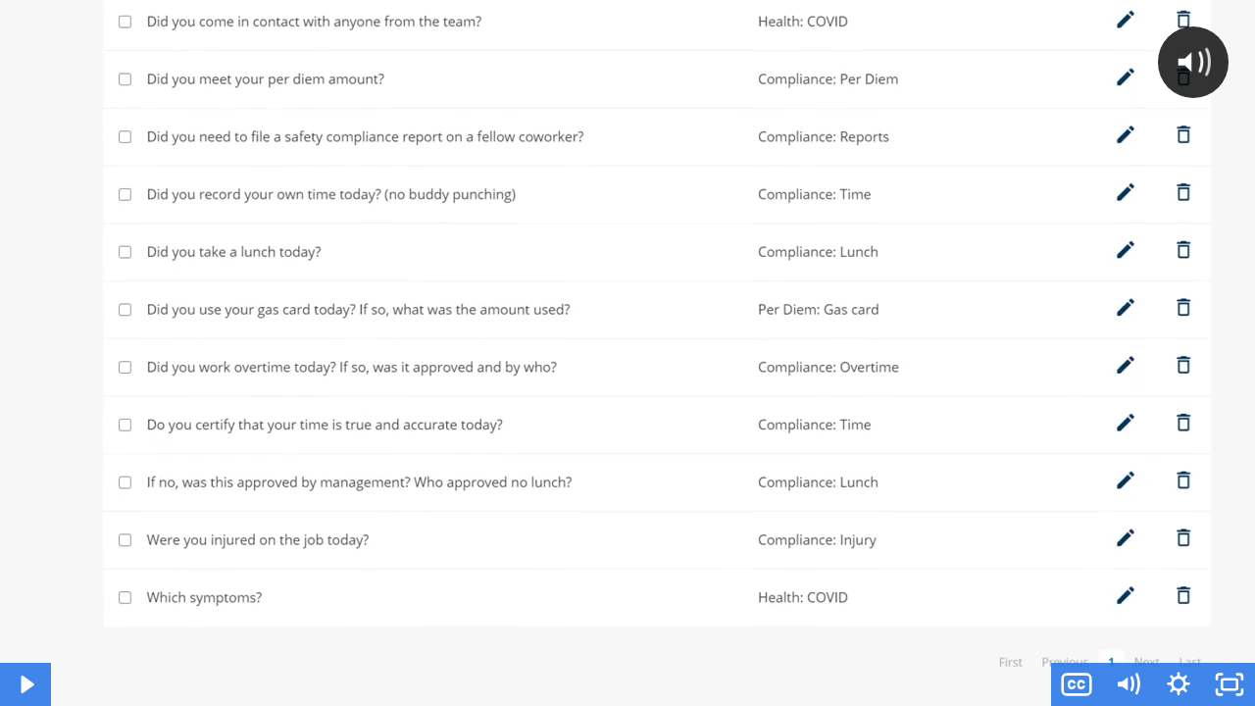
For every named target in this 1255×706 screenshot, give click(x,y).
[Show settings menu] (1178, 684)
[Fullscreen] (1229, 684)
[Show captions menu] (1076, 684)
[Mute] (1127, 684)
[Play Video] (25, 684)
